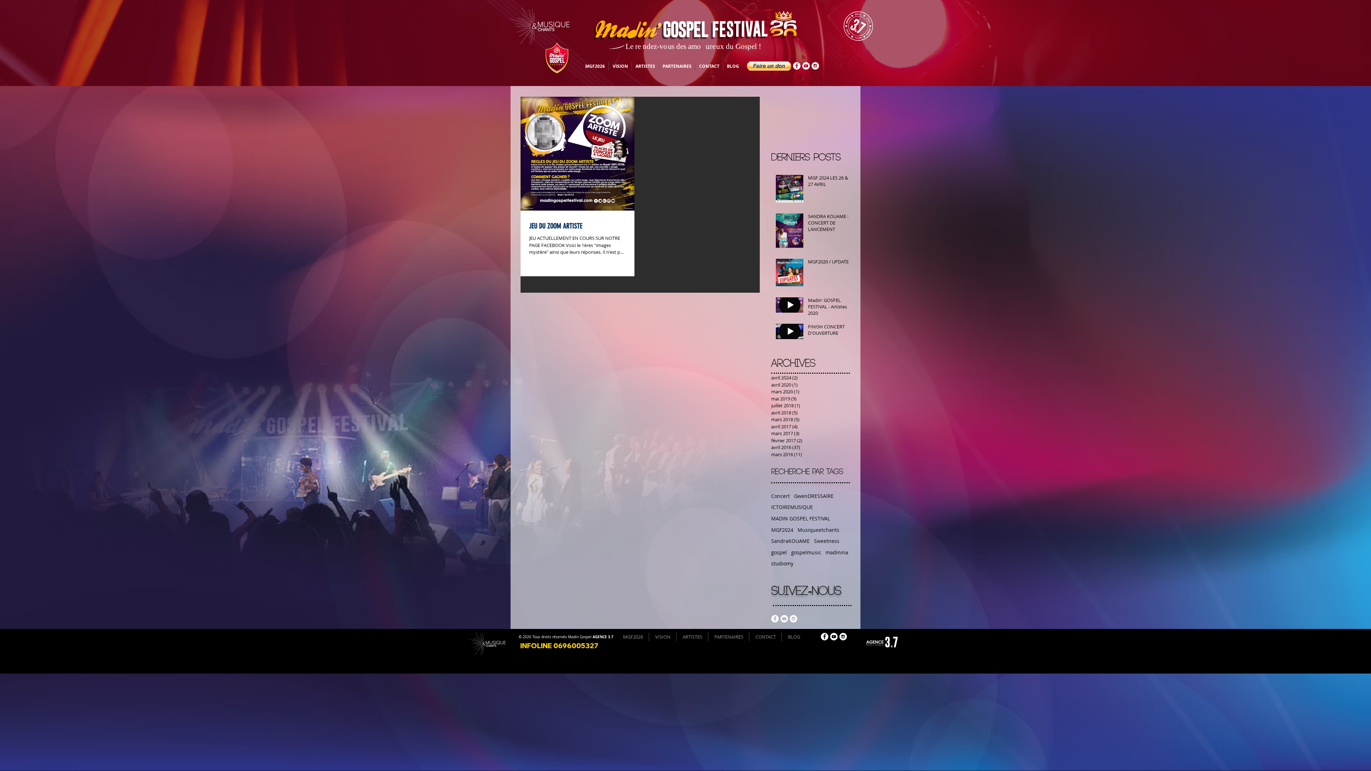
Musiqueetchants (818, 529)
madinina (836, 552)
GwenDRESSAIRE (814, 496)
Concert (780, 496)
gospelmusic (806, 552)
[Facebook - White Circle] (796, 66)
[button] (769, 66)
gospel (779, 552)
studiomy (782, 563)
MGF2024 (782, 529)
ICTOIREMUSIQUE (792, 507)
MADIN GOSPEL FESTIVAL (800, 518)
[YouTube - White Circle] (806, 66)
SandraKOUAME (790, 541)
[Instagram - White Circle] (815, 66)
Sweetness (826, 541)
